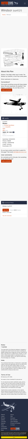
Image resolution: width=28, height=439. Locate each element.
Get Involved (13, 419)
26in (4, 130)
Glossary (12, 418)
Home (3, 14)
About (12, 414)
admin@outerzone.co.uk (19, 152)
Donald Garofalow (9, 125)
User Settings (14, 421)
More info (22, 434)
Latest (2, 416)
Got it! (14, 437)
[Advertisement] (14, 31)
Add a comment (6, 161)
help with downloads (7, 215)
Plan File (5, 210)
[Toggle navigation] (25, 3)
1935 (4, 128)
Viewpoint (4, 426)
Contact (12, 425)
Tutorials (3, 421)
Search (3, 414)
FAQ (11, 416)
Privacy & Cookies (15, 423)
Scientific (7, 127)
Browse (3, 418)
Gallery (3, 419)
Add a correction (6, 90)
